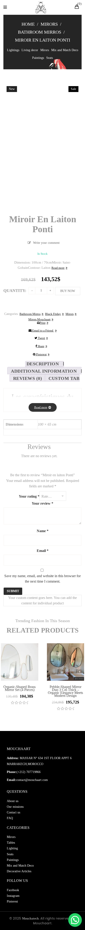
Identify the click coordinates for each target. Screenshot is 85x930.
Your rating (29, 496)
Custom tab (64, 378)
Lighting (12, 848)
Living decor (30, 50)
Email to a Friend (43, 330)
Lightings (13, 50)
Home (28, 24)
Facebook (13, 890)
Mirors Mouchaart (39, 319)
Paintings (38, 58)
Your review (42, 503)
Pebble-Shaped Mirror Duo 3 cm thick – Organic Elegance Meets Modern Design (65, 691)
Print (43, 322)
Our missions (15, 806)
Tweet (41, 338)
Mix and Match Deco (64, 50)
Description (43, 364)
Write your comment (46, 242)
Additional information (44, 371)
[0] (77, 7)
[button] (75, 920)
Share (40, 346)
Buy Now (67, 291)
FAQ (10, 818)
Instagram (13, 896)
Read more (58, 267)
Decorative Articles (19, 871)
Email (43, 551)
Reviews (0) (27, 378)
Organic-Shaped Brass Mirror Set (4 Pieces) (19, 688)
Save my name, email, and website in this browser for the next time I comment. (42, 578)
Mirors (49, 24)
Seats (49, 58)
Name (43, 531)
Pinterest (41, 354)
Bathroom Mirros (39, 32)
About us (12, 801)
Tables (11, 842)
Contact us (13, 812)
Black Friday (53, 314)
